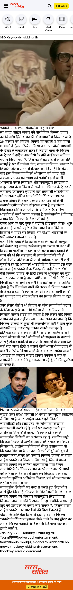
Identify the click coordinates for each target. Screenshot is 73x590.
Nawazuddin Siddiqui (15, 542)
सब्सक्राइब (61, 6)
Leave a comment (27, 551)
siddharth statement (41, 546)
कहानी (21, 27)
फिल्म (62, 27)
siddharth (40, 542)
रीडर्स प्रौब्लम (48, 29)
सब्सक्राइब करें (37, 587)
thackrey (7, 551)
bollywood (26, 537)
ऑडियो (8, 27)
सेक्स (34, 27)
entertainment (46, 537)
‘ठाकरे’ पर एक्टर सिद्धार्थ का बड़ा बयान (27, 128)
